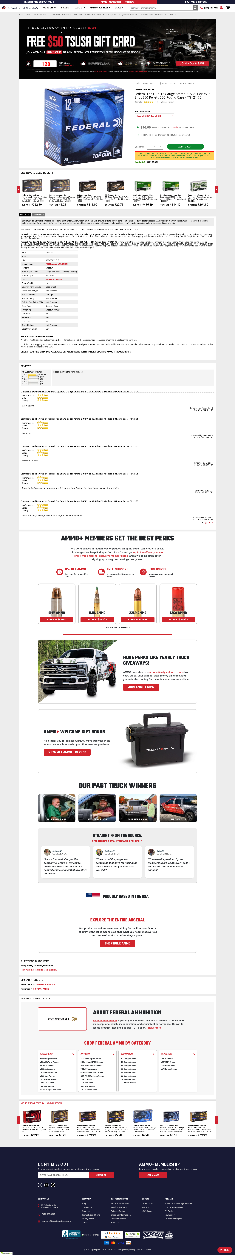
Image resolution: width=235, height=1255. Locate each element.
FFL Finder (169, 1211)
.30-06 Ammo (86, 1079)
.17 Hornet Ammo (169, 1069)
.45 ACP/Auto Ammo (49, 1062)
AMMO (28, 14)
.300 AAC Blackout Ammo (92, 1076)
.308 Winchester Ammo (91, 1065)
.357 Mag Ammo (47, 1076)
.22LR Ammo (167, 1058)
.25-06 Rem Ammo (89, 1090)
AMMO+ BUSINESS (99, 7)
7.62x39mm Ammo (89, 1069)
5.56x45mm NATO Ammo (92, 1062)
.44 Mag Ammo (47, 1086)
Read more (154, 1027)
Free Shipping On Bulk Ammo (39, 2)
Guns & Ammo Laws (174, 1207)
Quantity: (139, 147)
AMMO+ (79, 7)
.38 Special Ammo (48, 1079)
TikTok (53, 1185)
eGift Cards (147, 1211)
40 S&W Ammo (47, 1065)
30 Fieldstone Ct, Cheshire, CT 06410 (49, 1206)
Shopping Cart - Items (228, 7)
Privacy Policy (88, 1218)
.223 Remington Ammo (91, 1058)
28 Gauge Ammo (128, 1076)
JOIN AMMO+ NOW (141, 687)
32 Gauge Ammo (128, 1079)
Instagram (40, 1185)
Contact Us (87, 1207)
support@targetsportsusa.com (56, 1221)
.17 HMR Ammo (168, 1065)
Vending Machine (119, 1207)
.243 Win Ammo (88, 1086)
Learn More (153, 1175)
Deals (118, 7)
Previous (18, 189)
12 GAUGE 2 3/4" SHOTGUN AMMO (87, 14)
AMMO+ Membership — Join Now (117, 2)
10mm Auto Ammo (48, 1072)
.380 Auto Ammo (47, 1069)
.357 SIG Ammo (47, 1083)
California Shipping (173, 1218)
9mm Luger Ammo (48, 1058)
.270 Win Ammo (88, 1083)
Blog (84, 1203)
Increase (160, 147)
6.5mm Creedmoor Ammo (92, 1072)
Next (216, 189)
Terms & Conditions (91, 1215)
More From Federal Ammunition (41, 1103)
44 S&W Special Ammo (50, 1090)
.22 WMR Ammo (168, 1062)
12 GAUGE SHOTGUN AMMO (61, 14)
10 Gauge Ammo (128, 1058)
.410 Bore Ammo (128, 1083)
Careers (85, 1222)
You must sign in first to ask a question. (39, 969)
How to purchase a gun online (178, 1203)
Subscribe (101, 1175)
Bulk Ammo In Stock (196, 2)
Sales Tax (115, 1222)
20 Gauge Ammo (128, 1069)
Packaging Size (142, 111)
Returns (145, 1207)
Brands (65, 7)
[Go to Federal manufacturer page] (62, 1019)
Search (195, 7)
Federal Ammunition (57, 264)
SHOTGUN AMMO (40, 14)
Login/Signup (221, 7)
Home (21, 14)
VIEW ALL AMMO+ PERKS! (67, 752)
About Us (86, 1211)
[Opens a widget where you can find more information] (224, 1250)
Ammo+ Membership (120, 1203)
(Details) (174, 127)
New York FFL (170, 1215)
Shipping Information (121, 1215)
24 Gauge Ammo (128, 1072)
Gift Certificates (118, 1218)
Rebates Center (118, 1211)
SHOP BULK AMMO (117, 943)
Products (47, 7)
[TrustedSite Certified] (132, 1235)
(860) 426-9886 (211, 7)
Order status (148, 1203)
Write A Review (167, 102)
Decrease (149, 147)
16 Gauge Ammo (128, 1065)
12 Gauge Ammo (54, 279)
